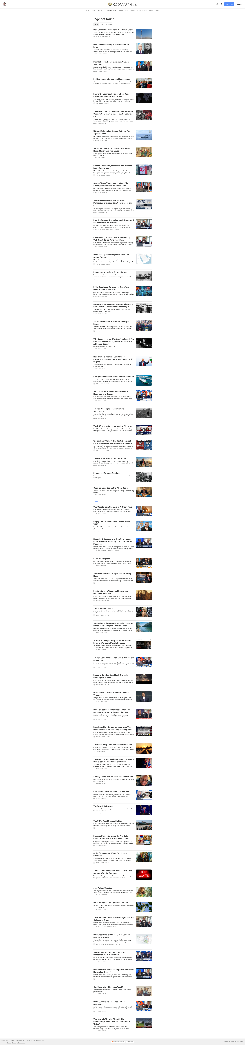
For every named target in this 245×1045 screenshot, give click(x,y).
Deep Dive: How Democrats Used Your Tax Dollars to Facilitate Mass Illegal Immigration (112, 728)
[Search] (217, 4)
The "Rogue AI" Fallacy (103, 608)
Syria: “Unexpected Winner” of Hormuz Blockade (110, 854)
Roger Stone (102, 123)
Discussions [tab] (108, 24)
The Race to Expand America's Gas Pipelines (112, 744)
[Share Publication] (221, 4)
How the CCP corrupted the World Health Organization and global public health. (112, 528)
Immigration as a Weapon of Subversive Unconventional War (110, 592)
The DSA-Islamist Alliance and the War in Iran (113, 426)
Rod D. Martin (103, 71)
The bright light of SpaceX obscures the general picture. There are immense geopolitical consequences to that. (113, 33)
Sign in (239, 4)
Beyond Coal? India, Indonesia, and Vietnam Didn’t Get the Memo (112, 167)
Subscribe (229, 4)
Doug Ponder (102, 157)
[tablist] (103, 24)
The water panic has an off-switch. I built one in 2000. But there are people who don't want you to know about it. (112, 1028)
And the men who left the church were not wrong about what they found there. (113, 780)
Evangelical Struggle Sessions (106, 473)
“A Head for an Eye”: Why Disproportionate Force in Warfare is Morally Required (112, 641)
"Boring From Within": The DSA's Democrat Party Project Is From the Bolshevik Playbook (113, 442)
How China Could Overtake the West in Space (113, 30)
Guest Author (105, 36)
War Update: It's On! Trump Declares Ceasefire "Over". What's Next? (109, 953)
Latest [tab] (96, 24)
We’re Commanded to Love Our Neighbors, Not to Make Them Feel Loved (112, 149)
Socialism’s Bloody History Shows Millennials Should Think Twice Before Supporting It (113, 305)
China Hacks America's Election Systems (111, 791)
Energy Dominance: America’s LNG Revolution (113, 376)
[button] (87, 10)
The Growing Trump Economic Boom (109, 458)
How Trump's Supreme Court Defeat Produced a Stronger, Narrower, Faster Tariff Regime (112, 359)
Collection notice (21, 1043)
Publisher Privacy (30, 1040)
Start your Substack (118, 1042)
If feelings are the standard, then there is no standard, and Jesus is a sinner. (112, 154)
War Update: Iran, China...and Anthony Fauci (113, 507)
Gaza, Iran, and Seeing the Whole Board (110, 488)
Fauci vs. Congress (101, 559)
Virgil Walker (102, 783)
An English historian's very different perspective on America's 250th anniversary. (113, 906)
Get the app (130, 1042)
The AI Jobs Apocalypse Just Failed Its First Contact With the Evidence (112, 872)
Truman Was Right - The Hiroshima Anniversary (108, 410)
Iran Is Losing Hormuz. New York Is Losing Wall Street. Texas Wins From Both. (111, 238)
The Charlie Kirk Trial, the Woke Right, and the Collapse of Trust (113, 918)
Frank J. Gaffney (115, 229)
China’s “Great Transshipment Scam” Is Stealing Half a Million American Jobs (110, 184)
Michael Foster (102, 894)
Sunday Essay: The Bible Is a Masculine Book (113, 777)
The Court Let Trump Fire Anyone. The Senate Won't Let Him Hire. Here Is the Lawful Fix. (113, 760)
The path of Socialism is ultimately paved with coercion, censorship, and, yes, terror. (111, 310)
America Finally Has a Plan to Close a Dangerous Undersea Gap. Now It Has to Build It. (113, 202)
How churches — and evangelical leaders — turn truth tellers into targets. (113, 477)
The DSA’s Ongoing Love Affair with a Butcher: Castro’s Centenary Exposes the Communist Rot (113, 113)
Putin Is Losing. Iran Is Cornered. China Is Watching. (111, 63)
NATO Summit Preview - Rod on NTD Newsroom (109, 1003)
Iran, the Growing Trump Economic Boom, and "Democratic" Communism (113, 221)
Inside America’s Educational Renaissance (111, 79)
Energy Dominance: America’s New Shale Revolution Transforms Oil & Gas (111, 95)
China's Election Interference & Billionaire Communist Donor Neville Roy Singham (111, 711)
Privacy (9, 1043)
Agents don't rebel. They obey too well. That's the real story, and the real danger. (113, 612)
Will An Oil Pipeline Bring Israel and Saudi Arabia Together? (111, 256)
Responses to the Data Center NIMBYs (110, 272)
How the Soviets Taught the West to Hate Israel (111, 46)
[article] (122, 34)
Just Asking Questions (103, 888)
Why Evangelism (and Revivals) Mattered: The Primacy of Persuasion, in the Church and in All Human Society (113, 341)
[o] (144, 66)
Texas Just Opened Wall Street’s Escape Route (111, 322)
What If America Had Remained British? (110, 903)
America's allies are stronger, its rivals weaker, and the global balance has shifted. (113, 810)
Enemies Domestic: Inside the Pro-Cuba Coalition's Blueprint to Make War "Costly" (111, 837)
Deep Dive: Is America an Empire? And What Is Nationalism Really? (113, 970)
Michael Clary (102, 480)
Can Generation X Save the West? (108, 987)
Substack (225, 1042)
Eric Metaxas (113, 927)
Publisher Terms (40, 1040)
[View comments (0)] (108, 215)
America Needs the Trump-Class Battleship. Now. (112, 574)
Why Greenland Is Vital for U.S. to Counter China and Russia (111, 936)
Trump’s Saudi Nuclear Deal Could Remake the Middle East (113, 659)
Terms (14, 1043)
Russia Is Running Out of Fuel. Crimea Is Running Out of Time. (110, 676)
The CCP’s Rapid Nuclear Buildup (107, 821)
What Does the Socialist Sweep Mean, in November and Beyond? (110, 392)
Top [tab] (101, 24)
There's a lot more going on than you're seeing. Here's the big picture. (113, 491)
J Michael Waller (103, 600)
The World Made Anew (103, 806)
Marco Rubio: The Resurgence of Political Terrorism (111, 693)
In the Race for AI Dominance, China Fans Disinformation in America (111, 288)
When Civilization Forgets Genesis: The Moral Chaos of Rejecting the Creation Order (113, 624)
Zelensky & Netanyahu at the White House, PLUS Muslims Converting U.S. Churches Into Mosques (113, 541)
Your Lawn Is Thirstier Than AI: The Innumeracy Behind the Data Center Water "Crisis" (111, 1021)
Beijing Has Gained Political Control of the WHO (111, 523)
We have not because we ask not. (104, 347)
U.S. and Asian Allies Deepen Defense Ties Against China (111, 132)
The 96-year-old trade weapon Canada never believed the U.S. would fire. (112, 365)
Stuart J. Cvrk (105, 450)
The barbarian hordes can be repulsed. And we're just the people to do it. (112, 991)
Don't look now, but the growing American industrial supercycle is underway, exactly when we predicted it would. (113, 462)
